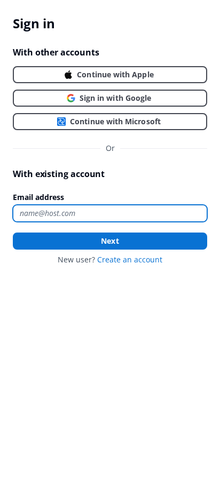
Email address (38, 197)
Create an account (129, 259)
